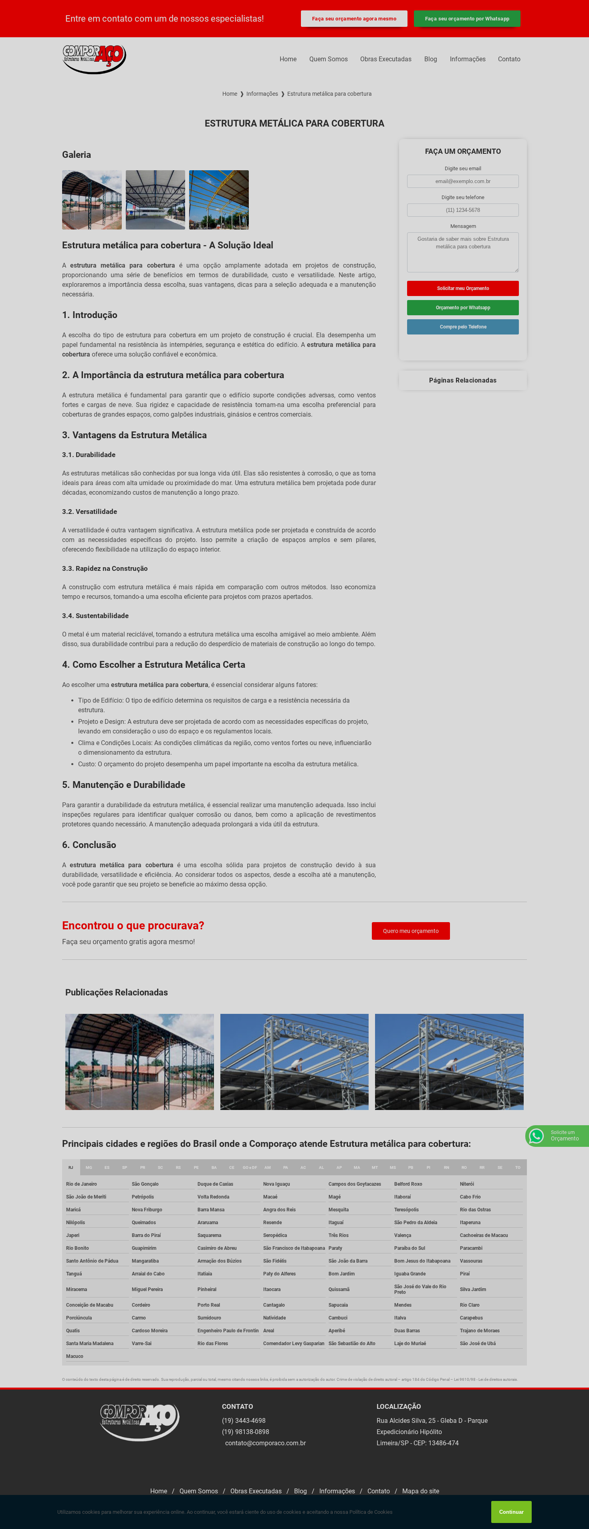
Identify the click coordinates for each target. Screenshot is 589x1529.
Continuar (511, 1512)
